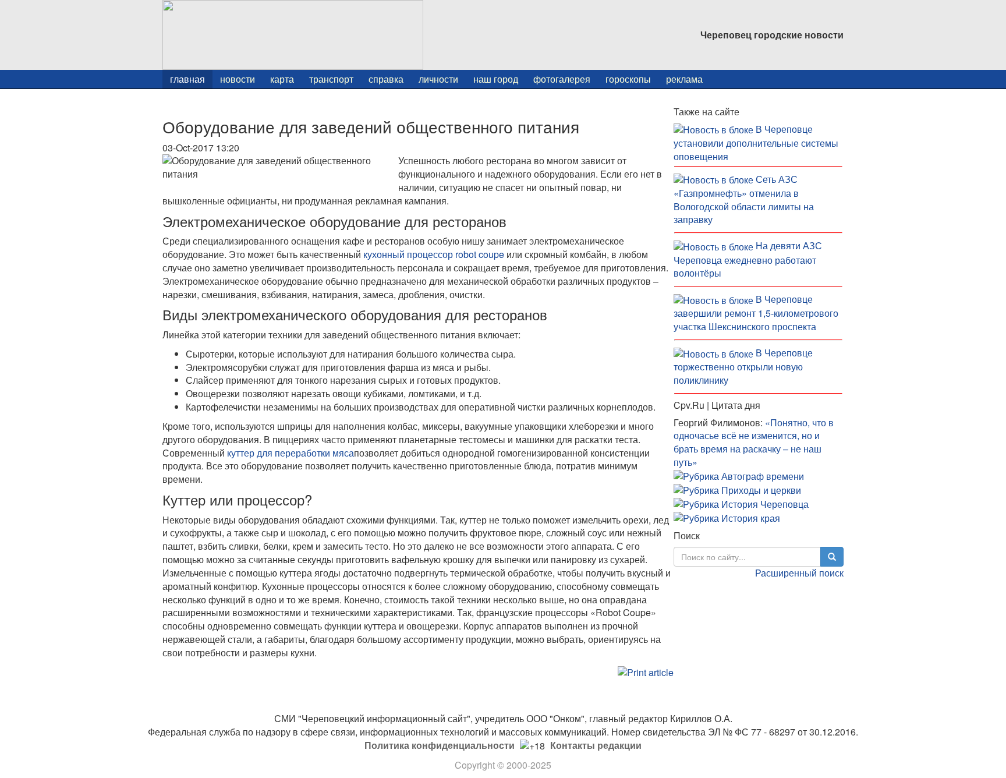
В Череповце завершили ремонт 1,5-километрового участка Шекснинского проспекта (756, 312)
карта (282, 79)
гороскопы (628, 79)
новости (237, 79)
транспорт (331, 79)
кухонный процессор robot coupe (433, 254)
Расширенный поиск (799, 572)
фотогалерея (561, 79)
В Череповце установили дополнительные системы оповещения (756, 142)
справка (386, 79)
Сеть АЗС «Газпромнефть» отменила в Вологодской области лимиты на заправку (744, 199)
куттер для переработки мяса (290, 452)
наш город (495, 79)
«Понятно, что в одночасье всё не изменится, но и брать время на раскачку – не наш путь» (754, 442)
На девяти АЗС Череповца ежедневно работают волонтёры (748, 259)
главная (187, 79)
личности (438, 79)
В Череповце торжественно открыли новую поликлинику (743, 366)
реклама (684, 79)
